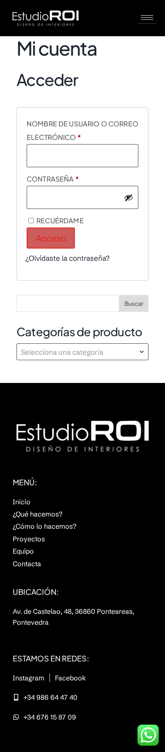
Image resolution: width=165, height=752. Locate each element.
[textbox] (82, 352)
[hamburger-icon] (147, 18)
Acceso (51, 238)
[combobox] (82, 351)
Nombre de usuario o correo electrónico (82, 129)
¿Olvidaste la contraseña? (67, 258)
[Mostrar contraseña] (128, 197)
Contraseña (76, 177)
